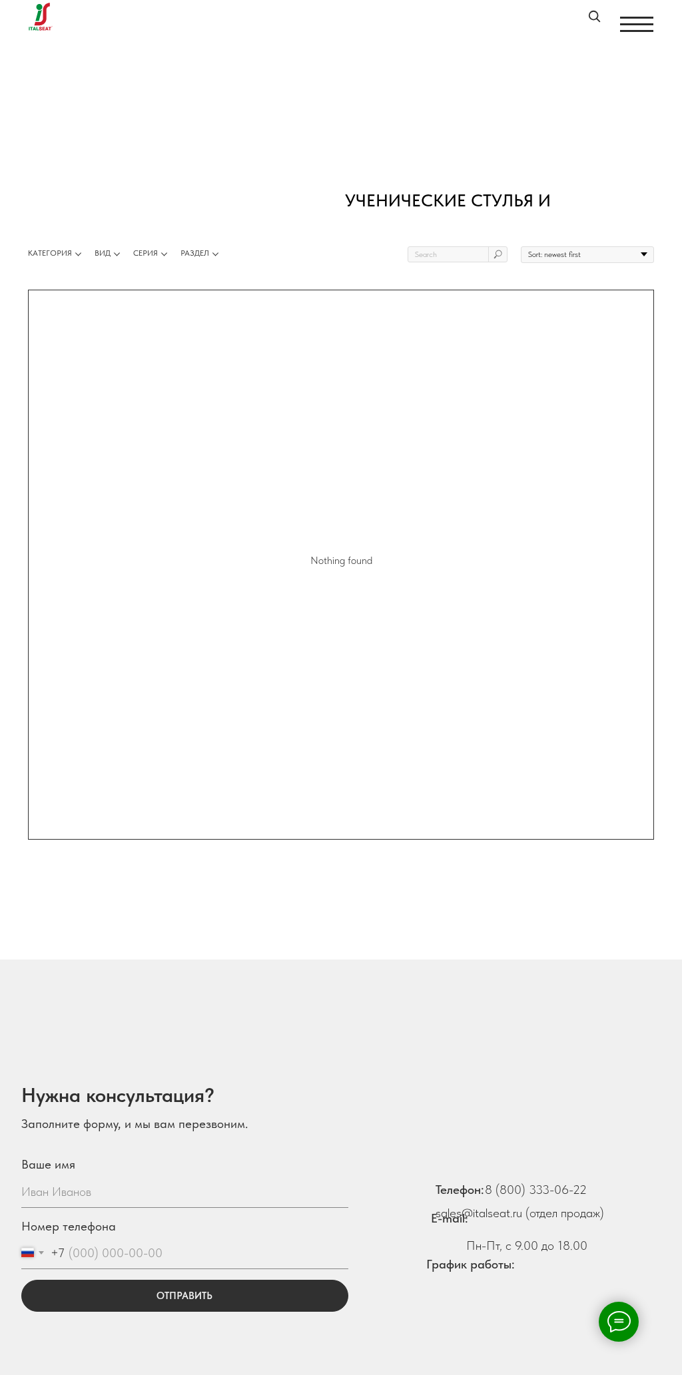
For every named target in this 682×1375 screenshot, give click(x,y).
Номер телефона (68, 1226)
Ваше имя (48, 1164)
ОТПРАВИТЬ (184, 1296)
